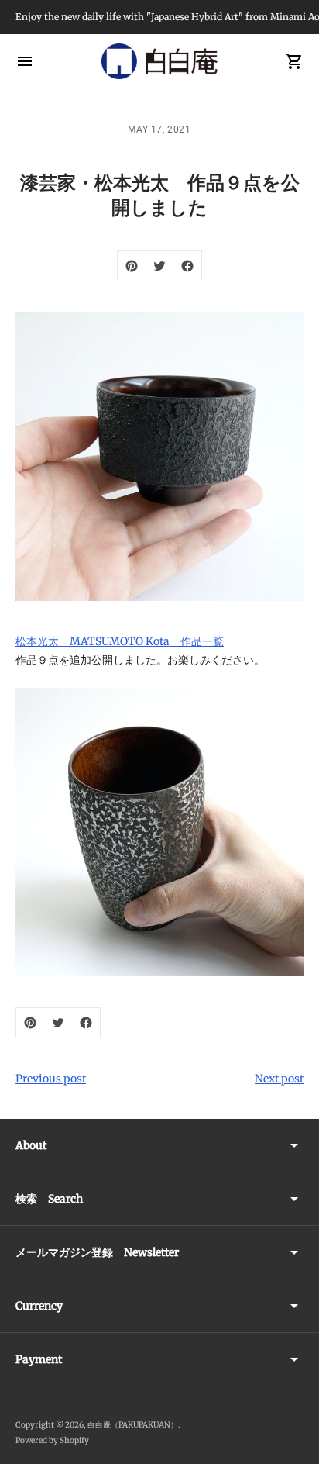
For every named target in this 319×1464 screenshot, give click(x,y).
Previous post (50, 1079)
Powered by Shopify (52, 1440)
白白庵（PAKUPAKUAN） (132, 1425)
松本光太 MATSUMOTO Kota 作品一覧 (119, 641)
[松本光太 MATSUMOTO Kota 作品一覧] (159, 832)
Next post (279, 1079)
